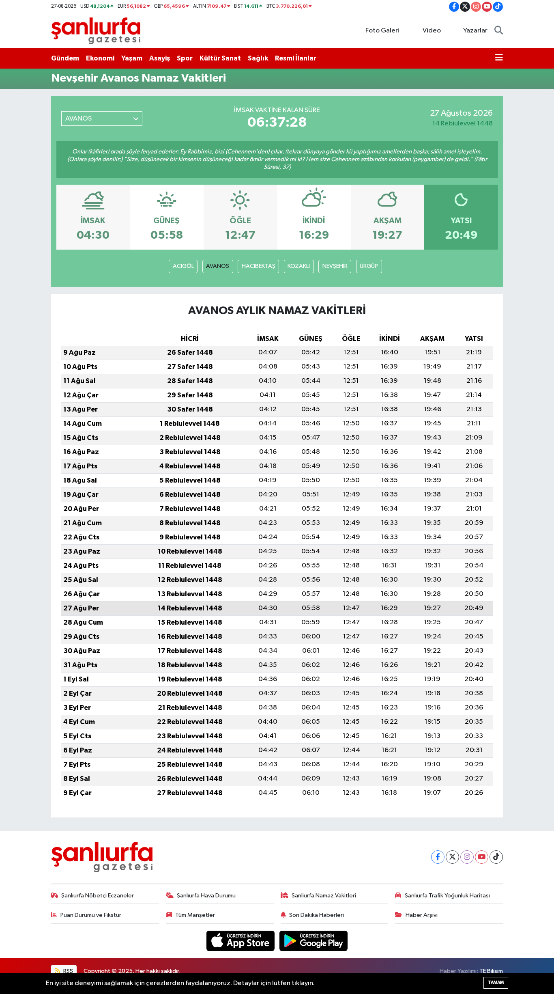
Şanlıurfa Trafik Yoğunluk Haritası (447, 896)
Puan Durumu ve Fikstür (90, 915)
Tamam (496, 982)
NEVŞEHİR (335, 266)
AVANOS (217, 266)
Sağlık (258, 58)
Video (432, 30)
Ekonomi (100, 58)
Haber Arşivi (422, 915)
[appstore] (241, 940)
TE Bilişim (491, 971)
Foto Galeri (382, 30)
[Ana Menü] (499, 58)
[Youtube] (481, 857)
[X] (452, 857)
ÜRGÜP (369, 266)
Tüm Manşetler (195, 915)
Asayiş (159, 58)
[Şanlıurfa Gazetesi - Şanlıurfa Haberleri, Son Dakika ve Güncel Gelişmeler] (95, 30)
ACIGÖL (183, 266)
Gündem (65, 58)
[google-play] (314, 940)
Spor (185, 58)
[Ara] (498, 31)
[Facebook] (437, 857)
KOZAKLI (299, 266)
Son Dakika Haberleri (316, 915)
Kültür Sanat (220, 58)
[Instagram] (467, 857)
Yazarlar (475, 30)
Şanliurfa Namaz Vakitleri (324, 896)
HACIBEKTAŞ (258, 266)
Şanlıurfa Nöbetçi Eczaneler (97, 896)
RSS (67, 971)
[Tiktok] (496, 857)
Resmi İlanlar (295, 58)
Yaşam (131, 58)
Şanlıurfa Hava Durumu (206, 896)
